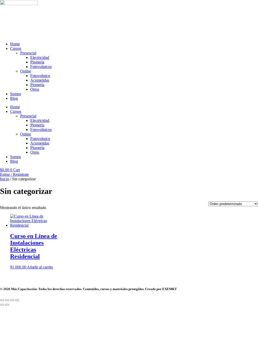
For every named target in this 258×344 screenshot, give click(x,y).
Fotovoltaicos (41, 66)
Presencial (28, 53)
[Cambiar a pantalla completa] (7, 300)
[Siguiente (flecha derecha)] (7, 304)
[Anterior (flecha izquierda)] (2, 304)
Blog (14, 98)
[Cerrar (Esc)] (17, 300)
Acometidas (39, 80)
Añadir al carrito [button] (40, 267)
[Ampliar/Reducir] (2, 300)
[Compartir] (12, 300)
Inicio (4, 179)
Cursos (15, 48)
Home (15, 44)
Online (25, 71)
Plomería (37, 62)
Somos (15, 94)
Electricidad (39, 57)
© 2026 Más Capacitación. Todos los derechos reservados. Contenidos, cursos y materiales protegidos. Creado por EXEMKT (88, 289)
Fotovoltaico (40, 76)
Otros (34, 89)
